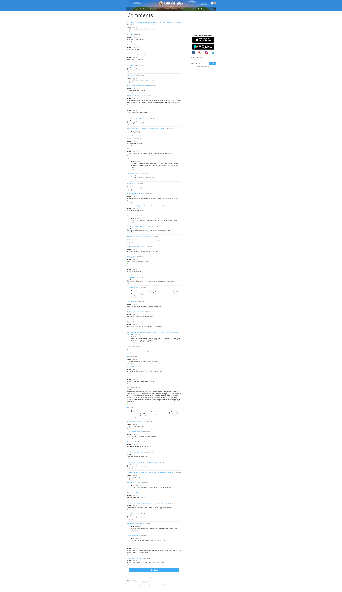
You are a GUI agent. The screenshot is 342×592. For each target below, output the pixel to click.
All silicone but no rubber (135, 431)
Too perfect (130, 45)
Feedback (150, 578)
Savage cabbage (132, 301)
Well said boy (131, 277)
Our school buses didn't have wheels (138, 236)
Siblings (129, 149)
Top (181, 9)
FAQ (130, 578)
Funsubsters (162, 9)
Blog (176, 9)
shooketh (130, 346)
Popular (128, 9)
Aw (128, 407)
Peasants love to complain (135, 523)
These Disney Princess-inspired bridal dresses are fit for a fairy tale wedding (150, 472)
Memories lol (131, 183)
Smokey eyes (131, 65)
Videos (150, 9)
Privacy (145, 578)
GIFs (146, 9)
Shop (168, 9)
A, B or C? (130, 138)
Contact (134, 578)
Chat (172, 9)
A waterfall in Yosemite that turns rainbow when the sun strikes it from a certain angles (153, 22)
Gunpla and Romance (133, 173)
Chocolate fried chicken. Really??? (137, 55)
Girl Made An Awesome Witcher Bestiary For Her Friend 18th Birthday (148, 503)
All (143, 9)
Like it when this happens (135, 96)
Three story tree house (134, 216)
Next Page (154, 570)
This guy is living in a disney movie (137, 118)
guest (129, 27)
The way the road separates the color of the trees (142, 206)
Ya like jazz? (130, 257)
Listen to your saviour (133, 482)
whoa (129, 356)
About (127, 578)
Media (155, 9)
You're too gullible (132, 287)
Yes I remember (132, 75)
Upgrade (130, 322)
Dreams (129, 387)
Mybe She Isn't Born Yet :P (135, 312)
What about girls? (132, 493)
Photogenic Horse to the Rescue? (137, 452)
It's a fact (130, 367)
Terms (141, 578)
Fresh (139, 9)
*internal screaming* (133, 546)
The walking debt (132, 442)
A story (129, 377)
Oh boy (129, 159)
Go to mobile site (202, 66)
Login (211, 9)
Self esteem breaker (133, 513)
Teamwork (130, 267)
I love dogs (130, 34)
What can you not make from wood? (138, 85)
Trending (134, 9)
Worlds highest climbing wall (136, 193)
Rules (137, 578)
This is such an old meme (135, 558)
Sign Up (204, 9)
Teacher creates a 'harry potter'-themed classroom (142, 462)
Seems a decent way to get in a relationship (140, 226)
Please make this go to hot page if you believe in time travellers (146, 128)
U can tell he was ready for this (136, 421)
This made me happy (133, 535)
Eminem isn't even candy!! (135, 108)
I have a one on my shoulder (135, 246)
